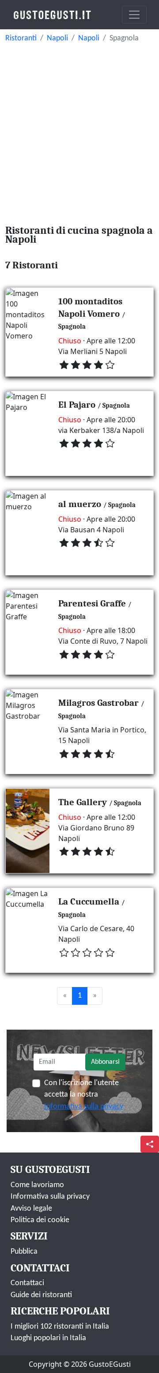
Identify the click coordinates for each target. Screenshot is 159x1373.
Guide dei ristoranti (41, 1295)
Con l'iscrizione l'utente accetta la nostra (83, 1094)
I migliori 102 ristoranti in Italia (60, 1326)
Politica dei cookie (40, 1220)
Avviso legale (31, 1208)
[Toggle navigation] (134, 15)
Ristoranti (21, 38)
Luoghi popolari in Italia (48, 1338)
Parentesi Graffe (92, 603)
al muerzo (79, 504)
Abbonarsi (105, 1062)
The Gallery (82, 802)
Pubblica (24, 1251)
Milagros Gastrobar (98, 702)
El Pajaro (76, 404)
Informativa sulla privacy (83, 1106)
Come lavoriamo (37, 1185)
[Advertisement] (79, 131)
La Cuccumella (88, 901)
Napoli (57, 38)
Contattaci (27, 1283)
